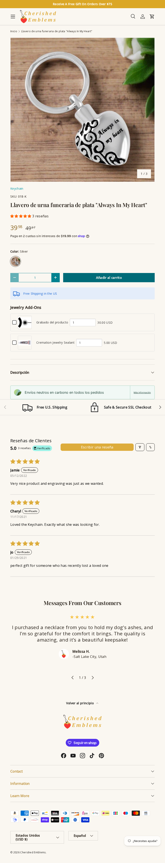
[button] (21, 216)
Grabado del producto (52, 322)
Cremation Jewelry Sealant (55, 342)
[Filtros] (139, 447)
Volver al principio (80, 703)
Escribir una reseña (97, 447)
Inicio (13, 31)
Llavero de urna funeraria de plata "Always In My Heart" (56, 31)
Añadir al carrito (109, 277)
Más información (142, 392)
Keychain (16, 188)
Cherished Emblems (33, 852)
